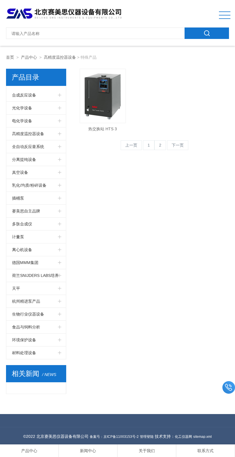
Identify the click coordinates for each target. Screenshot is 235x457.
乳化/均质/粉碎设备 (29, 185)
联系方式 (205, 450)
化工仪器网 (183, 437)
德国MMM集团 (25, 262)
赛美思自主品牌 (26, 211)
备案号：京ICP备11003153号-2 (114, 437)
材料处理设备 (24, 352)
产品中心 (29, 57)
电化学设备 (22, 121)
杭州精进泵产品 (26, 301)
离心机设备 (22, 249)
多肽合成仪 (22, 224)
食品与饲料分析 (26, 327)
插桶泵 (18, 198)
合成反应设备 (24, 95)
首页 (10, 57)
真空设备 (20, 172)
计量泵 (18, 237)
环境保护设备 (24, 340)
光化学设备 (22, 108)
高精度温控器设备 (60, 57)
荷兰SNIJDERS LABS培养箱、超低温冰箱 (35, 277)
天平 (16, 288)
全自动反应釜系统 (28, 146)
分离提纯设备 (24, 159)
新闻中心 (88, 450)
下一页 (178, 145)
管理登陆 (147, 437)
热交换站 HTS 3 (102, 129)
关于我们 (147, 450)
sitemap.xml (202, 437)
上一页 (131, 145)
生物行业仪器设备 (28, 314)
